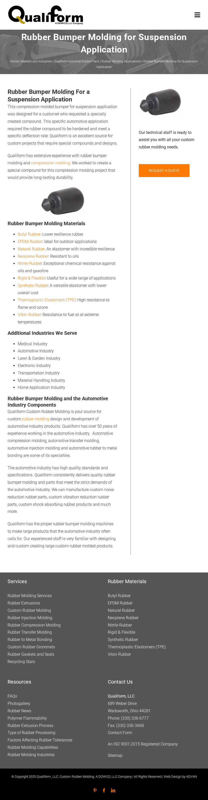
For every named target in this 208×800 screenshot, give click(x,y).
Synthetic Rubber (33, 285)
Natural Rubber (31, 249)
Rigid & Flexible (31, 278)
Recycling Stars (21, 661)
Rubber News (19, 710)
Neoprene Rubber (33, 256)
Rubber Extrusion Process (30, 725)
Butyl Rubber (29, 234)
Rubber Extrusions (24, 603)
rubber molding (35, 418)
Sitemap (115, 755)
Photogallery (19, 703)
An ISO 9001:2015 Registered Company (143, 744)
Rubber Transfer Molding (30, 632)
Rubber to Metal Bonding (30, 639)
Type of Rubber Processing (31, 732)
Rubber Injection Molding (30, 617)
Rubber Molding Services (30, 595)
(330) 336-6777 (135, 718)
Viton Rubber (29, 314)
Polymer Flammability (27, 718)
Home (14, 61)
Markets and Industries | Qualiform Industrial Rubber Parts (60, 61)
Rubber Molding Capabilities (33, 747)
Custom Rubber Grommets (31, 647)
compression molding (50, 163)
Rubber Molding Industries (31, 754)
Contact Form (120, 732)
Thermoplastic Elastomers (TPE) (47, 300)
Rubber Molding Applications (121, 61)
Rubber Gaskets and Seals (31, 654)
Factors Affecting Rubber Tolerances (40, 740)
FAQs (12, 696)
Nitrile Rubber (30, 263)
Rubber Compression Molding (34, 625)
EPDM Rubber (30, 241)
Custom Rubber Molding (29, 610)
